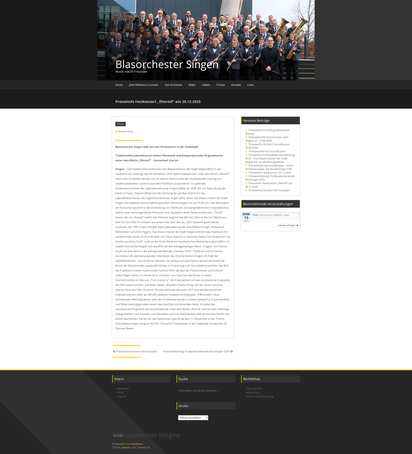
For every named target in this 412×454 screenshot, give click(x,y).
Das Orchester (173, 85)
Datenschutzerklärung (259, 396)
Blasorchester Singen (167, 64)
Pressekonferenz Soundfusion (267, 151)
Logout (121, 396)
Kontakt (236, 85)
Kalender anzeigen (287, 225)
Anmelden (123, 388)
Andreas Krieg (125, 131)
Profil (120, 392)
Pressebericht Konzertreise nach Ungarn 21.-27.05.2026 (266, 138)
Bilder (192, 85)
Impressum (253, 392)
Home (119, 85)
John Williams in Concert (143, 85)
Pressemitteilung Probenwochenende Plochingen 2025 (197, 351)
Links (250, 85)
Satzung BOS (254, 388)
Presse (221, 85)
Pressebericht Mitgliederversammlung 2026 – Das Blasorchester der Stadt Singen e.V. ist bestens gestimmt (270, 158)
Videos (206, 85)
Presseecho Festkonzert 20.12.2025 (270, 172)
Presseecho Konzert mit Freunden (136, 351)
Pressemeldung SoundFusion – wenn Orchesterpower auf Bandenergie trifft (269, 167)
